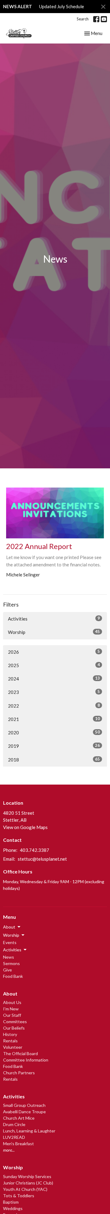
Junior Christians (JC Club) (28, 1182)
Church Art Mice (19, 1118)
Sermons (11, 963)
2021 (54, 719)
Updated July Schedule (61, 6)
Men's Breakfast (18, 1143)
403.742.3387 (34, 850)
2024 (54, 678)
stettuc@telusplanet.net (42, 859)
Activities (54, 618)
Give (7, 969)
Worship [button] (11, 935)
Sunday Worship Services (27, 1176)
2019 (54, 746)
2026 (54, 652)
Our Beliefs (14, 1027)
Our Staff (12, 1015)
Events (9, 942)
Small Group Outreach (24, 1105)
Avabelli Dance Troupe (24, 1111)
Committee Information (25, 1059)
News (8, 957)
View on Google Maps (25, 827)
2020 (54, 732)
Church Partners (19, 1072)
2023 (54, 692)
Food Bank (13, 976)
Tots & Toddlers (18, 1195)
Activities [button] (12, 949)
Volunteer (12, 1047)
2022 (54, 705)
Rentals (10, 1040)
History (10, 1034)
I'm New (11, 1008)
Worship (54, 632)
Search (83, 18)
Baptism (11, 1202)
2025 (54, 665)
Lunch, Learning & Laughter (29, 1130)
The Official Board (20, 1053)
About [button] (9, 926)
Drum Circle (14, 1124)
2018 (54, 759)
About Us (12, 1002)
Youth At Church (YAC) (25, 1189)
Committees (15, 1021)
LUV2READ (14, 1137)
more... (9, 1150)
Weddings (13, 1208)
